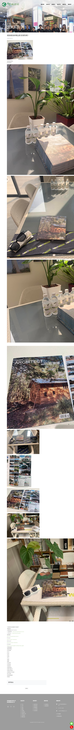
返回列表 (26, 688)
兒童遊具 (23, 715)
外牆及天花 (24, 713)
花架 (22, 707)
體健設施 (23, 716)
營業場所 (35, 706)
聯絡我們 (69, 4)
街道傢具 (23, 712)
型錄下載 (58, 4)
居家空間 (35, 704)
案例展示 (53, 4)
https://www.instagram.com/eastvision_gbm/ (15, 645)
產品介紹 (48, 4)
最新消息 (64, 4)
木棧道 (23, 710)
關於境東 (42, 4)
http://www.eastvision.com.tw (18, 631)
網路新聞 (46, 706)
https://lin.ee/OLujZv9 (16, 633)
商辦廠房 (35, 707)
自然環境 (35, 710)
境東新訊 (46, 704)
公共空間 (35, 709)
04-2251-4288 (71, 727)
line (71, 723)
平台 (22, 704)
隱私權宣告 (59, 716)
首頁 (8, 23)
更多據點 (59, 713)
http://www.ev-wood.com (12, 639)
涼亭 (22, 706)
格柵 (22, 709)
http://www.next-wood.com (12, 642)
